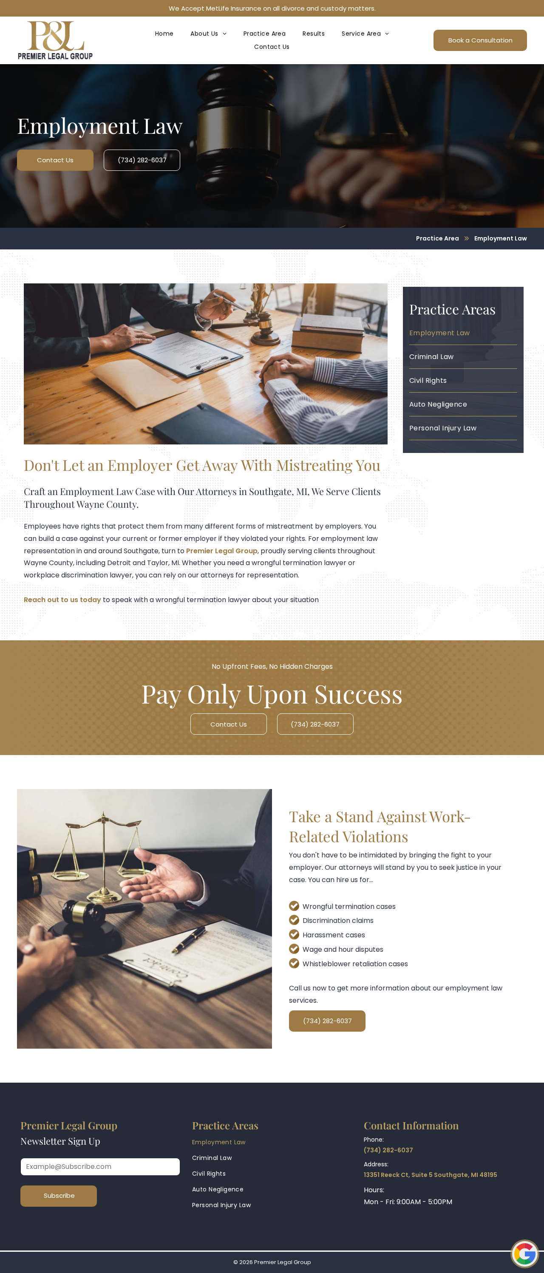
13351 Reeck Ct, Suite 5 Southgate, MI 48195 (430, 1175)
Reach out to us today (62, 600)
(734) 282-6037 (388, 1150)
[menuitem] (164, 33)
